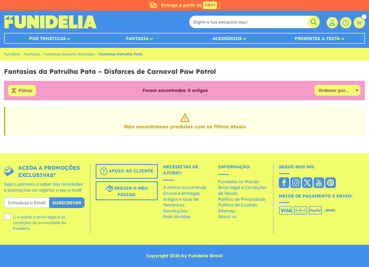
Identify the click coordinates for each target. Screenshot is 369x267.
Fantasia (137, 38)
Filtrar (25, 90)
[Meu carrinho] (359, 22)
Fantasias (32, 54)
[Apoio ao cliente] (345, 22)
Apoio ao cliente (130, 170)
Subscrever (66, 202)
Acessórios (227, 38)
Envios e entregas (181, 193)
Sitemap (226, 210)
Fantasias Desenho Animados (69, 54)
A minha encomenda (184, 187)
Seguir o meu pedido (130, 191)
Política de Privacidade (241, 199)
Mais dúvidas (176, 216)
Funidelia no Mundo (238, 181)
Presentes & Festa (317, 38)
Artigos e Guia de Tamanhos (181, 202)
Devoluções (175, 210)
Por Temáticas (47, 38)
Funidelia (12, 54)
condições (22, 222)
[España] (284, 183)
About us (227, 216)
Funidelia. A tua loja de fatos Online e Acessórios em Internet (50, 21)
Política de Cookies (237, 205)
